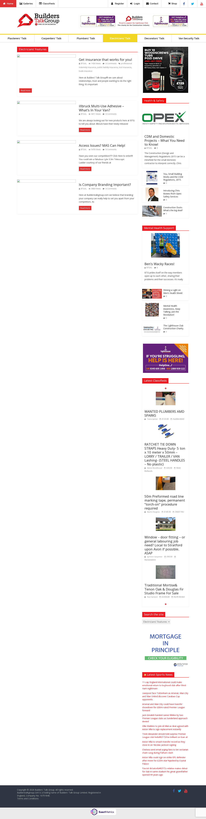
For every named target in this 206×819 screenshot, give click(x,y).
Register (119, 3)
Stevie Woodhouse (155, 468)
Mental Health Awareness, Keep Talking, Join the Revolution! (171, 310)
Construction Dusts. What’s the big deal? (173, 209)
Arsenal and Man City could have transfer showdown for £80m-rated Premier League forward (163, 707)
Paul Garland (152, 597)
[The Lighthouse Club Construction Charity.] (152, 324)
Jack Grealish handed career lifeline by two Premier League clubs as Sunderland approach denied (164, 718)
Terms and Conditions (28, 798)
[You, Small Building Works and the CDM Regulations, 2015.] (152, 172)
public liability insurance (107, 67)
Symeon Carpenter (155, 557)
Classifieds (49, 3)
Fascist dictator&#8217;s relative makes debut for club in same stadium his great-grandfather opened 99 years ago (165, 771)
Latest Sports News (160, 674)
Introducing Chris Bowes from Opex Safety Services (172, 193)
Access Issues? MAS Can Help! (102, 145)
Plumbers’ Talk (86, 38)
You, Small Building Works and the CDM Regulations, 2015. (173, 176)
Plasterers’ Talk (17, 38)
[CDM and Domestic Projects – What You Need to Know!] (165, 107)
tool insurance (125, 67)
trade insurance (85, 71)
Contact (154, 3)
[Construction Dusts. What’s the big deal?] (152, 206)
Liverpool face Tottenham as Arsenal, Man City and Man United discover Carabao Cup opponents (165, 696)
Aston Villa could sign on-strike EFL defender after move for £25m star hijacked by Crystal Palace (164, 760)
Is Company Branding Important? (105, 184)
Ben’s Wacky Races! (159, 264)
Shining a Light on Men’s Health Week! (172, 291)
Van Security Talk (189, 38)
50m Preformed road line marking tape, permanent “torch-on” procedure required (164, 502)
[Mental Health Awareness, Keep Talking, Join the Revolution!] (152, 304)
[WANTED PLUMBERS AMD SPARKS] (165, 393)
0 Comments (110, 63)
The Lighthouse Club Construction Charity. (173, 327)
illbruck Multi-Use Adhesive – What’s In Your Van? (101, 108)
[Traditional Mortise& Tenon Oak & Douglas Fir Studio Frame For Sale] (165, 566)
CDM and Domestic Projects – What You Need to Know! (164, 140)
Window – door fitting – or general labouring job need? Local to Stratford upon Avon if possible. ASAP (164, 545)
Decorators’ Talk (154, 38)
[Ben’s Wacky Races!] (165, 234)
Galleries (28, 3)
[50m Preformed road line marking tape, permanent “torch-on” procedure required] (165, 478)
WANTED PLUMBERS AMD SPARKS (164, 413)
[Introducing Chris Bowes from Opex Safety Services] (152, 189)
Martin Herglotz (153, 512)
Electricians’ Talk (120, 38)
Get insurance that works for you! (105, 59)
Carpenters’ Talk (51, 38)
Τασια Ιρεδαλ (152, 419)
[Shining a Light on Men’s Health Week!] (152, 288)
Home (10, 3)
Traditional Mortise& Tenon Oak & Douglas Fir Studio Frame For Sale (164, 589)
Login (137, 3)
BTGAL (84, 63)
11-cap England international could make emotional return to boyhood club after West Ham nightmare (164, 685)
